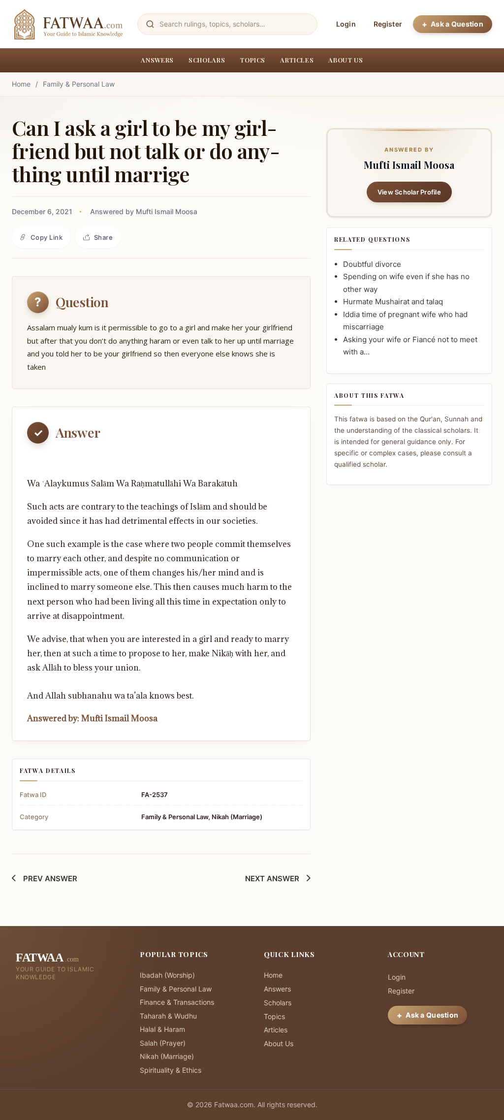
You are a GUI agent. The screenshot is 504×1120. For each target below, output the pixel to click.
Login (346, 24)
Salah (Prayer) (163, 1043)
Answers (157, 60)
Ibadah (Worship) (167, 975)
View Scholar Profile (409, 192)
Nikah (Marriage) (237, 817)
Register (388, 24)
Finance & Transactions (177, 1002)
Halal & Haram (162, 1029)
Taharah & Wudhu (168, 1016)
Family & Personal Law (79, 84)
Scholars (207, 60)
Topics (252, 60)
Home (21, 84)
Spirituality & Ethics (170, 1070)
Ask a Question (457, 24)
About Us (345, 60)
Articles (297, 60)
